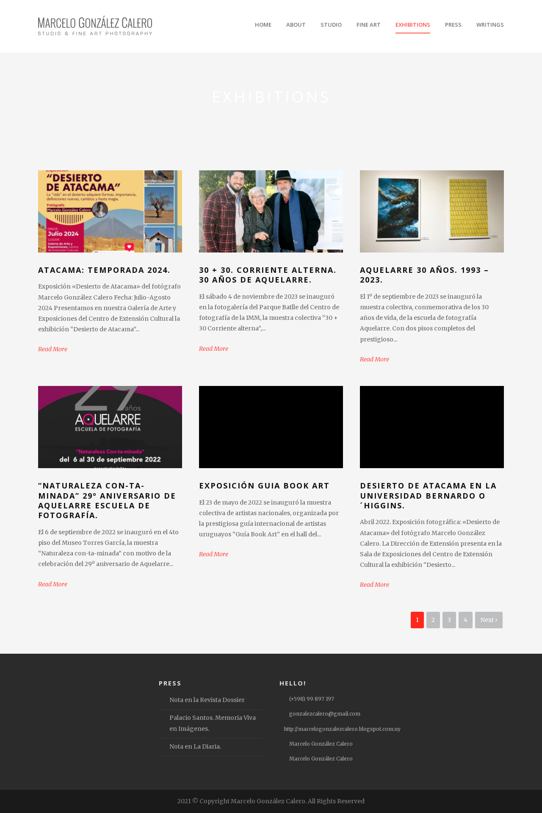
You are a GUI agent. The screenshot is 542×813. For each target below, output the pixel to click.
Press (453, 24)
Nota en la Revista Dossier (207, 700)
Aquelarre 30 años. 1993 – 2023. (424, 275)
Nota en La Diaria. (195, 746)
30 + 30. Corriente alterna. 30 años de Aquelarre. (268, 275)
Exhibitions (412, 24)
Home (263, 24)
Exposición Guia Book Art (264, 485)
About (296, 24)
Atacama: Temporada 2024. (104, 270)
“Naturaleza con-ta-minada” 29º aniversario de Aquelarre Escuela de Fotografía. (107, 500)
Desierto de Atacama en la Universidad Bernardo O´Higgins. (428, 495)
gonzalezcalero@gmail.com (324, 713)
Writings (490, 24)
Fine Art (369, 24)
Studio (331, 24)
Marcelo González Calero (321, 744)
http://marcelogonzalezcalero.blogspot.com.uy (342, 729)
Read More (52, 349)
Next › (489, 620)
